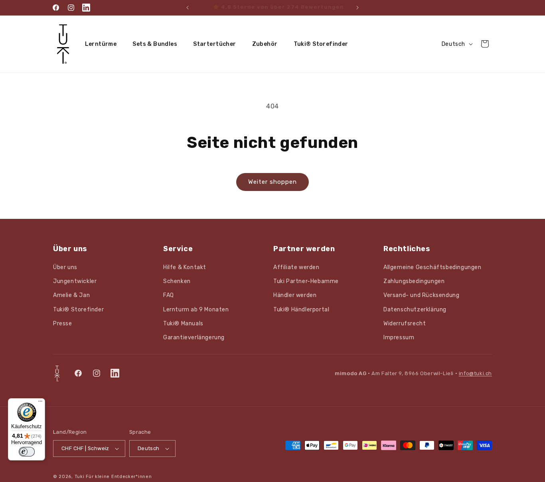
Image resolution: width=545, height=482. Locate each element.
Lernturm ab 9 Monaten (196, 309)
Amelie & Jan (71, 295)
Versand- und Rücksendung (421, 295)
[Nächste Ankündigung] (357, 7)
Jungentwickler (75, 281)
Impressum (398, 337)
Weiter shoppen (272, 181)
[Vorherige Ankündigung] (187, 7)
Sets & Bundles (154, 44)
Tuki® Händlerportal (301, 309)
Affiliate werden (296, 267)
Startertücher (214, 44)
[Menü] (40, 403)
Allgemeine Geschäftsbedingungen (432, 267)
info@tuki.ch (475, 373)
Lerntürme (101, 44)
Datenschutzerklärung (414, 309)
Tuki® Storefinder (321, 44)
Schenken (177, 281)
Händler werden (294, 295)
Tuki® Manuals (183, 323)
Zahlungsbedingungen (413, 281)
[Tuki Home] (57, 373)
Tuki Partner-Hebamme (306, 281)
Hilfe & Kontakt (184, 267)
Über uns (65, 267)
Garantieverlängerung (194, 337)
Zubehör (265, 44)
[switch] (27, 451)
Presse (62, 323)
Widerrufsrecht (404, 323)
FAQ (168, 295)
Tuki (80, 476)
